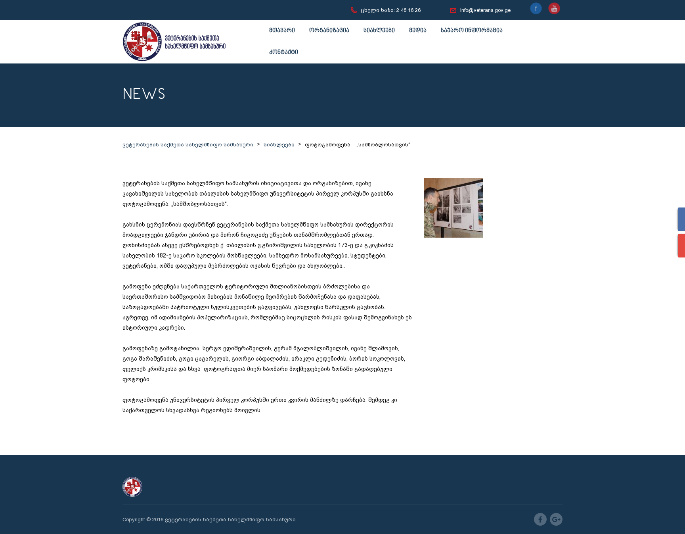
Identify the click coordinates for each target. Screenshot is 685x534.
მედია (418, 31)
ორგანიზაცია (329, 31)
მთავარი (282, 31)
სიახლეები (379, 31)
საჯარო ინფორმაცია (472, 31)
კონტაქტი (283, 52)
